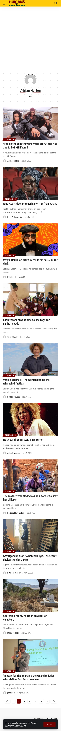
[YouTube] (56, 719)
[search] (55, 3)
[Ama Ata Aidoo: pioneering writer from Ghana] (30, 183)
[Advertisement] (30, 38)
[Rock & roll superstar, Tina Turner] (30, 419)
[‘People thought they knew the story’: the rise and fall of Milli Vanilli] (30, 123)
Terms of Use (20, 726)
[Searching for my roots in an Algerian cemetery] (30, 595)
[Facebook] (47, 719)
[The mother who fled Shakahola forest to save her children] (30, 475)
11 (47, 701)
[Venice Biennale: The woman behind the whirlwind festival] (30, 359)
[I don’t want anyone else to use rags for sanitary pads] (30, 299)
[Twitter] (51, 719)
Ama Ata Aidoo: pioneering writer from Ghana (30, 203)
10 (41, 701)
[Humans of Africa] (16, 3)
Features (9, 139)
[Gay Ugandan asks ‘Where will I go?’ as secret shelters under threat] (30, 535)
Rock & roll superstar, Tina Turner (23, 439)
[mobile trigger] (5, 3)
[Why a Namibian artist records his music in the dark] (30, 239)
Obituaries (10, 199)
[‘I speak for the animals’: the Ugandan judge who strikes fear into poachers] (30, 655)
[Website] (30, 97)
